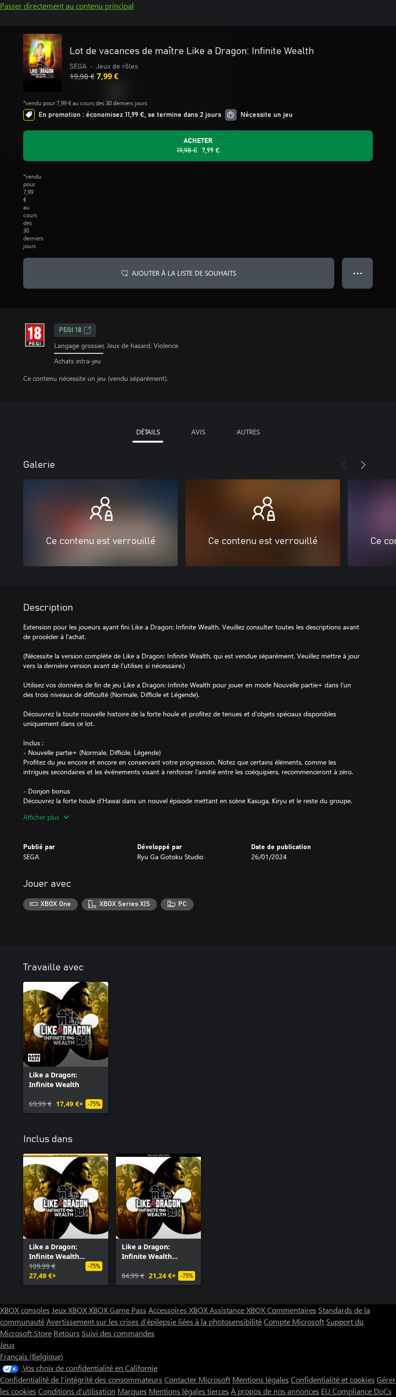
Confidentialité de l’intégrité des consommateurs (81, 1379)
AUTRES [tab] (248, 431)
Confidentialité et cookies (333, 1379)
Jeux (7, 1345)
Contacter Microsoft (197, 1379)
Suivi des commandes (118, 1333)
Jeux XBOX (70, 1310)
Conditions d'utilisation (76, 1391)
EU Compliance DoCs (356, 1391)
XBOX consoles (25, 1310)
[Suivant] (363, 465)
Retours (67, 1333)
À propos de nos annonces (275, 1391)
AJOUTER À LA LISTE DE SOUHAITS (184, 273)
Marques (132, 1391)
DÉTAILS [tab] (148, 431)
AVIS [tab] (198, 431)
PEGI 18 (70, 330)
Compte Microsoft (294, 1321)
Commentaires (291, 1310)
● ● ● (357, 273)
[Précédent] (344, 465)
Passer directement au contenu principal (67, 5)
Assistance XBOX (238, 1310)
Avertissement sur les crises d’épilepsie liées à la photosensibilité (154, 1321)
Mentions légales (260, 1379)
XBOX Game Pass (117, 1310)
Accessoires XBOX (179, 1310)
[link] (65, 1047)
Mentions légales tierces (189, 1391)
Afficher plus (41, 817)
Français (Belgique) (31, 1356)
